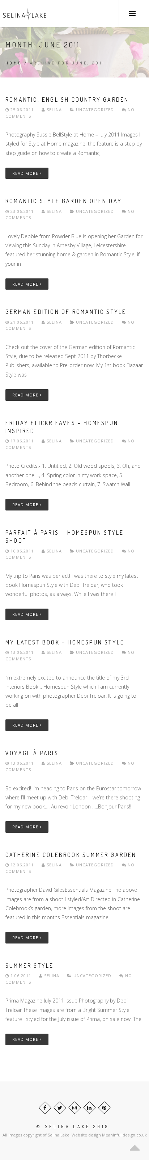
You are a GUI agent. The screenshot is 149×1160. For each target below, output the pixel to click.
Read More (26, 173)
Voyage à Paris (32, 753)
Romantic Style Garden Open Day (63, 201)
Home (13, 63)
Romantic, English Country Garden (67, 99)
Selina (54, 109)
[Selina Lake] (24, 13)
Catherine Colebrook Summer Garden (71, 854)
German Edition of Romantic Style (65, 311)
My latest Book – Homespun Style (64, 642)
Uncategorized (95, 109)
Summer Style (29, 965)
